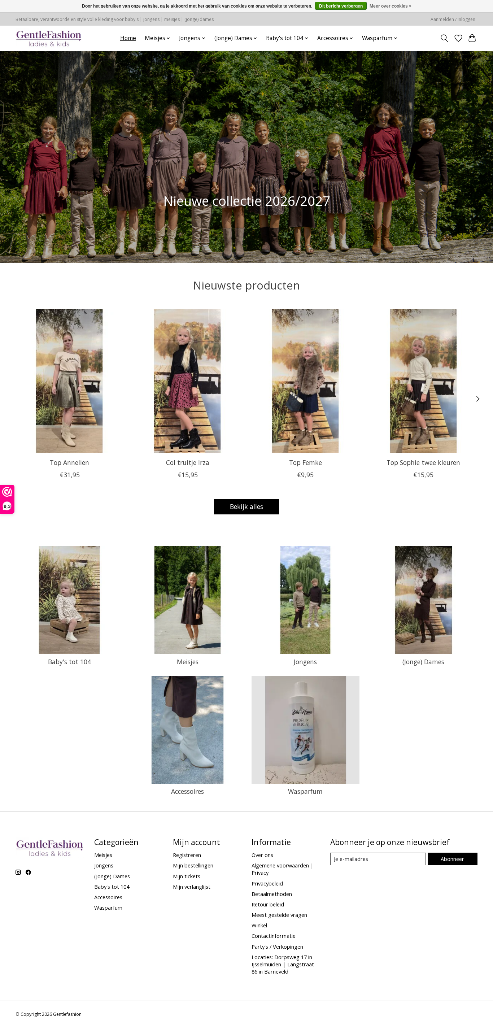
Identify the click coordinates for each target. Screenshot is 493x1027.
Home (128, 38)
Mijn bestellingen (193, 865)
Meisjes (187, 661)
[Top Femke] (305, 381)
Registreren (187, 854)
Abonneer (452, 858)
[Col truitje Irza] (187, 381)
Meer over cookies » (390, 6)
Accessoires (187, 791)
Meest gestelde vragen (279, 914)
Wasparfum (305, 791)
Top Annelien (69, 462)
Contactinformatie (274, 935)
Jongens (305, 661)
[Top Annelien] (69, 381)
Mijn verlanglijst (191, 886)
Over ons (262, 854)
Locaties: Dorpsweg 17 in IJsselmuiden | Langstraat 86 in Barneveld (283, 964)
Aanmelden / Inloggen (453, 19)
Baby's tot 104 (69, 661)
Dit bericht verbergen (341, 6)
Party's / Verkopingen (277, 946)
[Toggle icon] (444, 38)
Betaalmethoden (272, 893)
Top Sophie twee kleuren (423, 462)
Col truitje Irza (187, 462)
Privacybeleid (267, 883)
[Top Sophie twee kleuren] (423, 381)
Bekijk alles (246, 506)
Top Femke (305, 462)
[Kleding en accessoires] (49, 38)
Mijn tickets (186, 876)
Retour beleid (268, 904)
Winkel (259, 925)
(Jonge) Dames (423, 661)
